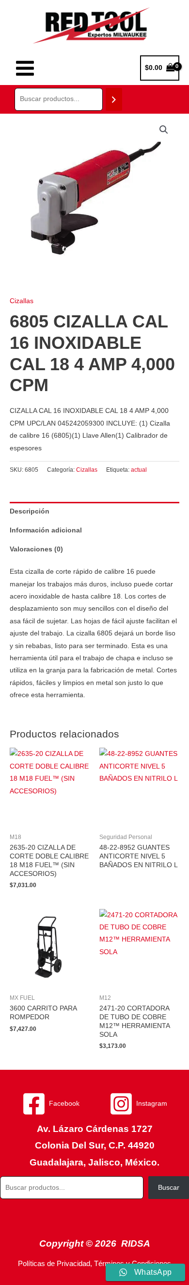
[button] (164, 129)
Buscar (168, 1187)
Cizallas (21, 301)
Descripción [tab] (29, 511)
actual (139, 469)
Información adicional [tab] (46, 530)
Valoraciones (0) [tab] (36, 549)
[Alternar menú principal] (25, 68)
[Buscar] (114, 99)
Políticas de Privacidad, (55, 1264)
